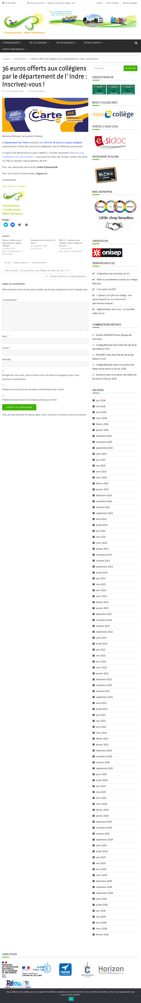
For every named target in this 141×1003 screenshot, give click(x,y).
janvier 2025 (102, 489)
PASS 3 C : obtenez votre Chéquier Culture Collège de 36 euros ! (70, 243)
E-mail (6, 347)
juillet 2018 (102, 904)
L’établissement (11, 42)
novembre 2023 (104, 554)
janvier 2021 (102, 744)
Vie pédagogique (65, 42)
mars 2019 (101, 875)
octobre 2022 (103, 625)
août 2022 (101, 637)
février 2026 (102, 424)
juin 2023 (100, 578)
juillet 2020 (102, 780)
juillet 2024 (102, 524)
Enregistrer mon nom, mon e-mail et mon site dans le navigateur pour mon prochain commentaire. (40, 377)
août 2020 (101, 774)
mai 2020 (101, 791)
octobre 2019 (103, 833)
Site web (6, 359)
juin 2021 (100, 714)
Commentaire (10, 299)
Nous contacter (112, 3)
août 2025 (101, 453)
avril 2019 (101, 869)
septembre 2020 (104, 768)
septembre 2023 (104, 566)
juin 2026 (100, 400)
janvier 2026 (102, 430)
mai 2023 (101, 584)
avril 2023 (101, 590)
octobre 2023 (103, 560)
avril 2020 (101, 797)
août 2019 (101, 845)
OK (71, 999)
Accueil (99, 3)
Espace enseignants (13, 49)
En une (7, 262)
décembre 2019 (104, 821)
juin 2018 (101, 910)
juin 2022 (100, 649)
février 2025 (102, 483)
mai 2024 (101, 536)
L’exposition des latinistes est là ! (113, 273)
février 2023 (102, 602)
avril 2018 (101, 922)
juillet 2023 (102, 572)
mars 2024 (101, 542)
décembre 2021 (104, 679)
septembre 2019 (104, 839)
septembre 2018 (104, 892)
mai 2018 (101, 916)
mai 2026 (101, 406)
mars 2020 (101, 803)
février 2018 (102, 934)
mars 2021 (101, 732)
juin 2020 (101, 786)
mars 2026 (101, 418)
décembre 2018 (104, 881)
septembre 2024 (104, 513)
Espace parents (92, 42)
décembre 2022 (104, 614)
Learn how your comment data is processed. (64, 414)
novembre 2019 (104, 827)
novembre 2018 (104, 887)
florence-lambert (37, 91)
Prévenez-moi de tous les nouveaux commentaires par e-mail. (33, 389)
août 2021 (101, 703)
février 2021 (102, 738)
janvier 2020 (102, 815)
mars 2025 (101, 477)
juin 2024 (101, 530)
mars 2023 (101, 596)
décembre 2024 (104, 495)
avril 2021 (101, 726)
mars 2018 (101, 928)
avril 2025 (101, 471)
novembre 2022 (104, 619)
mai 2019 (101, 863)
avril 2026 (101, 412)
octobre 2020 (103, 762)
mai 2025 (101, 465)
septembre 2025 (104, 447)
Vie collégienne (38, 42)
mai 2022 (101, 655)
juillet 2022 (102, 643)
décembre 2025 (104, 435)
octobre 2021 (103, 691)
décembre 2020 (104, 750)
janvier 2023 (102, 608)
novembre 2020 (104, 756)
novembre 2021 (104, 685)
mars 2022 (101, 667)
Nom (5, 336)
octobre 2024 (103, 507)
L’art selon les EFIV (106, 289)
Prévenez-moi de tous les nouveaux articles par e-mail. (29, 399)
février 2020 (102, 809)
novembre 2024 (104, 501)
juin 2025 (100, 459)
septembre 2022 (104, 631)
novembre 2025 (104, 441)
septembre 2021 (104, 697)
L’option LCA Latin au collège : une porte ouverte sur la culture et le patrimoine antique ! (112, 299)
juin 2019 (100, 857)
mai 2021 (101, 720)
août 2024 (101, 518)
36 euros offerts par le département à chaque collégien (11, 243)
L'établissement (39, 262)
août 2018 (101, 898)
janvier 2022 (102, 673)
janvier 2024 (102, 548)
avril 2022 (101, 661)
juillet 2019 (102, 851)
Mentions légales (130, 3)
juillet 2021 (102, 708)
